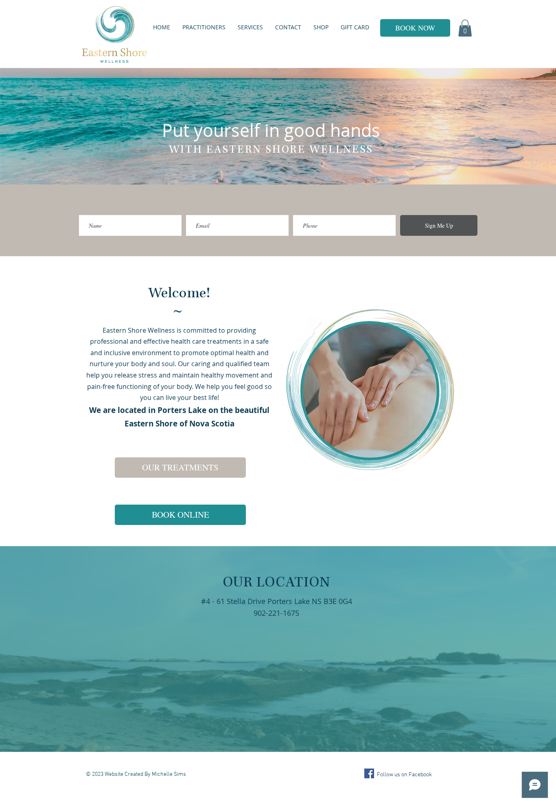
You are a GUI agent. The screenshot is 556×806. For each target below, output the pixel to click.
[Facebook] (369, 773)
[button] (465, 28)
